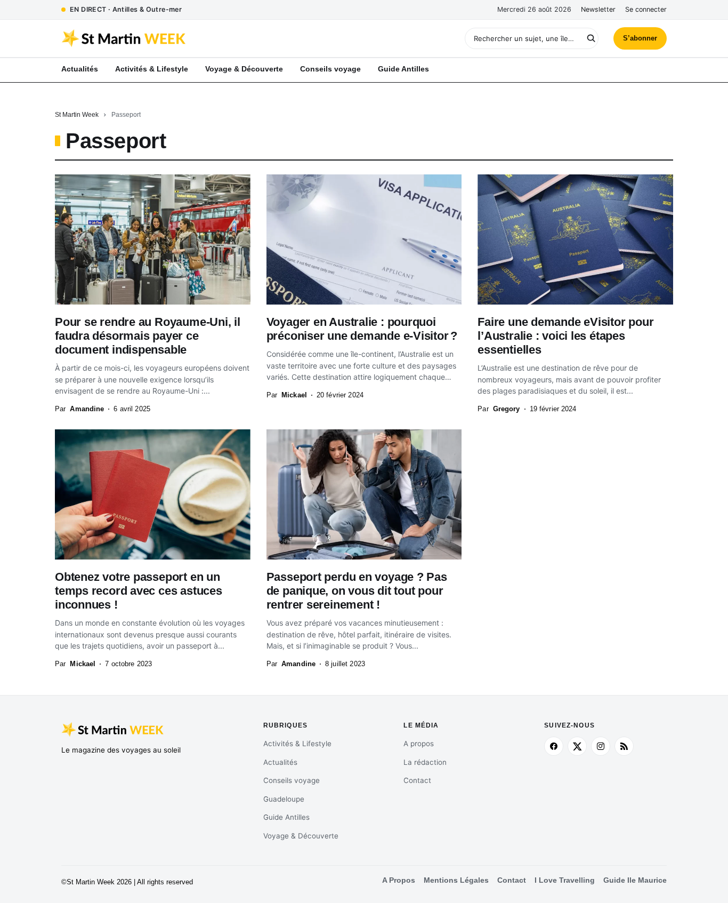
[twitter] (577, 746)
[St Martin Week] (212, 38)
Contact (417, 780)
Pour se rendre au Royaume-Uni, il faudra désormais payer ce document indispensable (147, 335)
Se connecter (646, 9)
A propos (418, 743)
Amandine (87, 409)
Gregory (506, 409)
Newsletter (598, 9)
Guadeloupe (283, 799)
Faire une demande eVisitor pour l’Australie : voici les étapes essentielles (565, 335)
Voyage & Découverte (300, 836)
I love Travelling (565, 880)
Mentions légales (456, 880)
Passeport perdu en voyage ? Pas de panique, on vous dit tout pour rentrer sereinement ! (356, 590)
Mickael (294, 395)
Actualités (280, 762)
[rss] (624, 746)
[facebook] (553, 746)
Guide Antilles (286, 817)
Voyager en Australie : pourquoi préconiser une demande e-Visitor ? (362, 328)
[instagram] (600, 746)
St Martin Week (77, 114)
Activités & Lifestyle (297, 743)
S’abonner (640, 38)
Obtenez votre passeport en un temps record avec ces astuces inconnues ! (138, 590)
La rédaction (425, 762)
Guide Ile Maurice (635, 880)
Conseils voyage (291, 780)
